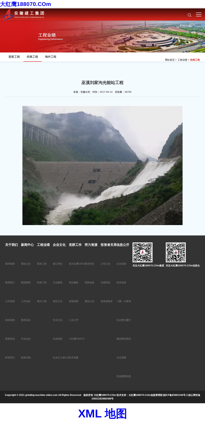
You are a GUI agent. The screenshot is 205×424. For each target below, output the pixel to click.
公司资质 (10, 301)
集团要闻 (26, 282)
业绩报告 (105, 282)
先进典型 (57, 338)
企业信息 (121, 263)
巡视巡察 (73, 301)
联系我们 (10, 357)
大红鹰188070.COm (25, 4)
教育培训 (89, 263)
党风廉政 (73, 282)
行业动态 (26, 338)
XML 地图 (102, 413)
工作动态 (26, 301)
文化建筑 (57, 282)
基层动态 (26, 320)
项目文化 (57, 301)
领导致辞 (10, 263)
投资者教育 (107, 301)
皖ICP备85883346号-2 (175, 395)
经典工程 (195, 59)
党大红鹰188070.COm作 (82, 263)
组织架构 (10, 320)
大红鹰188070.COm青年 (82, 338)
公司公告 (105, 263)
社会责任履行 (124, 320)
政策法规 (26, 357)
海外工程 (50, 56)
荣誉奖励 (10, 338)
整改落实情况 (124, 338)
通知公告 (26, 263)
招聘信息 (89, 282)
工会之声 (73, 320)
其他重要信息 (124, 376)
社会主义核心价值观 (63, 357)
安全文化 (57, 320)
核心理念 (57, 263)
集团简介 (10, 282)
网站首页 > (171, 59)
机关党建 (73, 357)
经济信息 (121, 282)
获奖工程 (14, 56)
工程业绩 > (183, 59)
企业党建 (121, 357)
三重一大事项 (124, 301)
